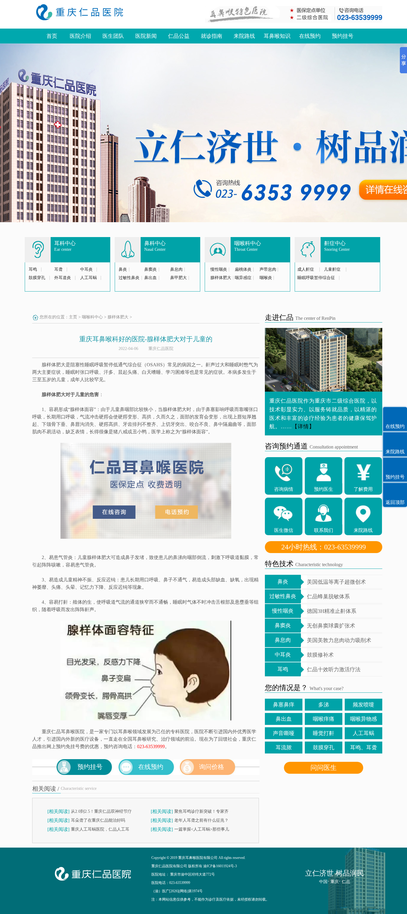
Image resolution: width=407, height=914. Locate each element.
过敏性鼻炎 (129, 277)
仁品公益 (178, 36)
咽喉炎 (266, 277)
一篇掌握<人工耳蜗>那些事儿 (201, 829)
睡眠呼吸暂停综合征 (316, 277)
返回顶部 (395, 502)
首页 (51, 36)
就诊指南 (211, 36)
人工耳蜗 (88, 277)
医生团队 (113, 36)
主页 (73, 317)
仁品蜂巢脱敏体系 (328, 597)
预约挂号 (342, 36)
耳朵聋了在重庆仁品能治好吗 (98, 820)
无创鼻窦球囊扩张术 (331, 626)
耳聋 (58, 269)
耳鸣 (33, 269)
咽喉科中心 (92, 317)
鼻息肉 (176, 269)
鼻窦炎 (150, 269)
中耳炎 (86, 269)
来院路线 (244, 36)
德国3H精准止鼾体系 (331, 611)
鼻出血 (150, 277)
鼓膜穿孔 (37, 277)
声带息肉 (268, 269)
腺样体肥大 (220, 277)
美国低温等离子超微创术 (336, 582)
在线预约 (310, 36)
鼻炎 (123, 269)
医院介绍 (80, 36)
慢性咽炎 (218, 269)
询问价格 (211, 766)
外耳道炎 (62, 277)
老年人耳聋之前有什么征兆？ (201, 820)
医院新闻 (146, 36)
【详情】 (303, 426)
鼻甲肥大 (178, 277)
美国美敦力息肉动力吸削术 (339, 640)
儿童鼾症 (332, 269)
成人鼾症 (305, 269)
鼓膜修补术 (320, 655)
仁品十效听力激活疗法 (334, 669)
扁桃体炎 (243, 269)
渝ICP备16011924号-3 (220, 866)
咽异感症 (243, 277)
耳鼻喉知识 (277, 36)
